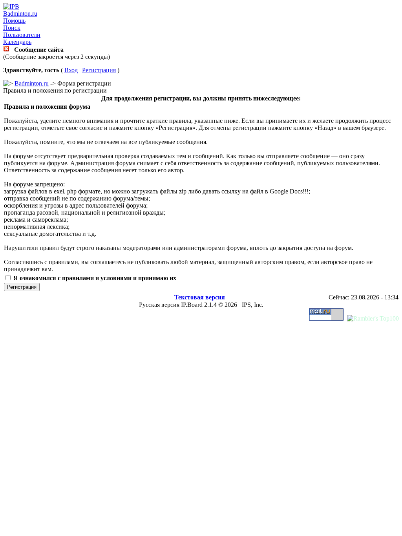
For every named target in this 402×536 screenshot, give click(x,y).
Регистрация (99, 70)
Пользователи (21, 34)
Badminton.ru (20, 13)
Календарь (17, 41)
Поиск (11, 27)
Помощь (14, 20)
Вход (71, 70)
